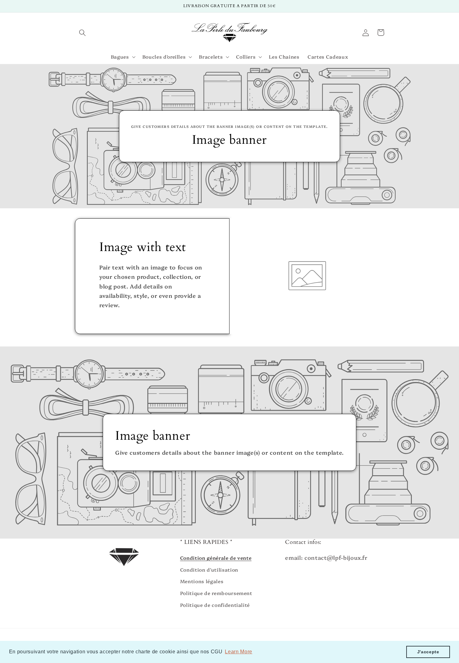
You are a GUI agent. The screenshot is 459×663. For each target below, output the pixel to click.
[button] (82, 32)
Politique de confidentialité (215, 605)
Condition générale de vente (216, 557)
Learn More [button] (238, 651)
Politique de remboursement (216, 593)
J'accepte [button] (428, 651)
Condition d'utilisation (209, 569)
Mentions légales (202, 581)
